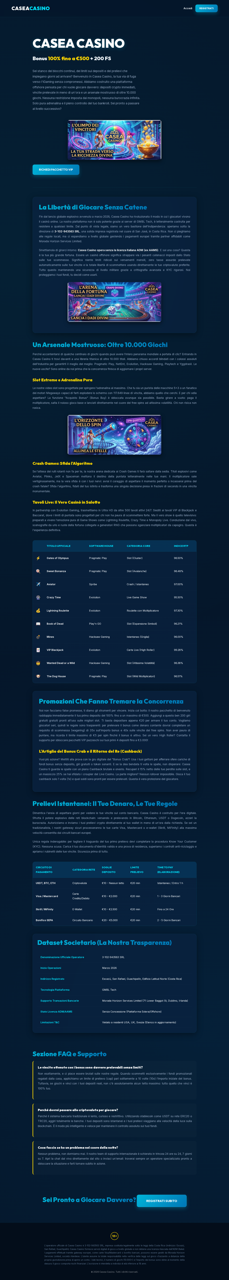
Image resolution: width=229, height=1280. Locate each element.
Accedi (188, 8)
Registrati (206, 8)
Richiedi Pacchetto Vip (56, 169)
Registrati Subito (161, 1201)
